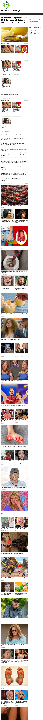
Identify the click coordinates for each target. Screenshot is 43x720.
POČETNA (2, 13)
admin (12, 24)
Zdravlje (7, 13)
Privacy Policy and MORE (15, 13)
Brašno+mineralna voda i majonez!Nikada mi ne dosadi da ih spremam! (35, 23)
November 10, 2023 (6, 24)
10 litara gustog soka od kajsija (34, 19)
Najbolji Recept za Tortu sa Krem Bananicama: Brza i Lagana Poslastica (35, 33)
